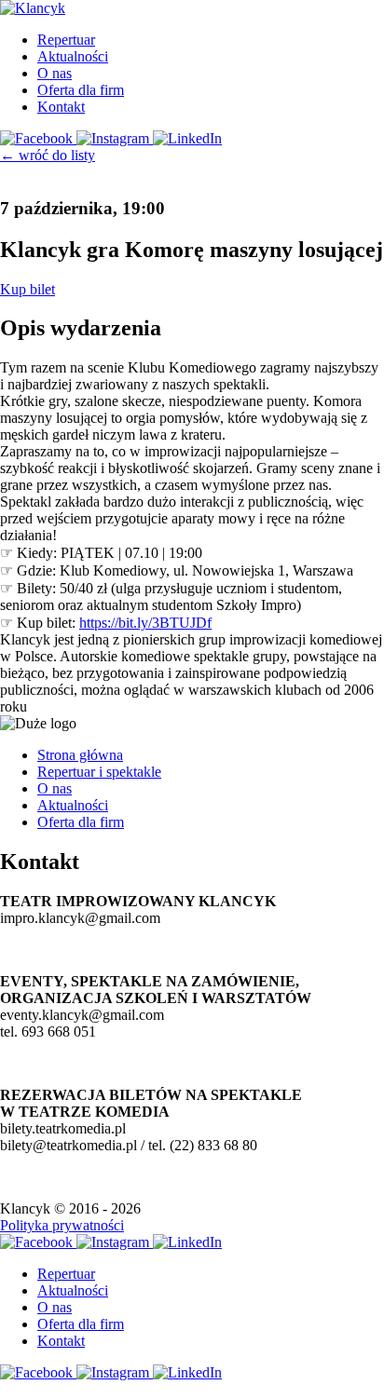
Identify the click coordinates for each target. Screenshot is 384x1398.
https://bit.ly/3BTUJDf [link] (145, 623)
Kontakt (61, 107)
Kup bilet (27, 289)
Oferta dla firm (80, 90)
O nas (54, 73)
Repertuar (66, 40)
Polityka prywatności (62, 1225)
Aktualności (72, 56)
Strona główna (80, 755)
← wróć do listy (47, 155)
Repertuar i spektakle (99, 772)
